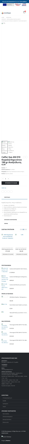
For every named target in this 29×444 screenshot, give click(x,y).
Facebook (3, 191)
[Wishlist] (26, 10)
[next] (26, 157)
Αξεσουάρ (9, 171)
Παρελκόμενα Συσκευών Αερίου (17, 171)
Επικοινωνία (6, 422)
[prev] (24, 157)
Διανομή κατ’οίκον (7, 419)
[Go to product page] (8, 240)
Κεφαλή (11, 173)
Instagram (10, 390)
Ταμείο (4, 406)
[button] (3, 9)
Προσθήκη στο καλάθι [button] (8, 254)
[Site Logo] (6, 13)
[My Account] (22, 10)
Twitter (5, 191)
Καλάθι (4, 400)
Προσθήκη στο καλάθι (11, 183)
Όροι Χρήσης (6, 413)
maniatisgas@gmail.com (7, 369)
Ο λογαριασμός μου (7, 398)
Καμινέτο (7, 173)
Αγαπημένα (5, 403)
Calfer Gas (4, 188)
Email (11, 191)
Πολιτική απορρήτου (8, 416)
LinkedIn (8, 191)
